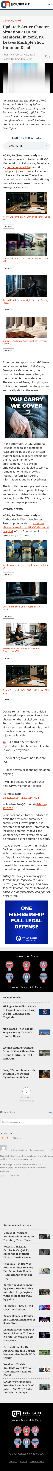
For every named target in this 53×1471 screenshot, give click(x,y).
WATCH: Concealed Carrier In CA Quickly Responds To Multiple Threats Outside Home (17, 1252)
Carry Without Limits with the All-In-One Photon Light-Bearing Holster (19, 1073)
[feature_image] (26, 202)
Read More (8, 226)
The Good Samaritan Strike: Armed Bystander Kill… (26, 260)
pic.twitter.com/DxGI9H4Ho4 (21, 797)
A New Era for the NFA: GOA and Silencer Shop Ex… (26, 218)
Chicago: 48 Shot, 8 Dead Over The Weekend (18, 1307)
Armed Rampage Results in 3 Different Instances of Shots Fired (19, 1319)
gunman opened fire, (18, 167)
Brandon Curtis (23, 58)
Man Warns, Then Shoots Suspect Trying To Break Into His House (18, 1032)
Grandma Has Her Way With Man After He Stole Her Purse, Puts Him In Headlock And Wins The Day (18, 1271)
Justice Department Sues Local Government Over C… (25, 342)
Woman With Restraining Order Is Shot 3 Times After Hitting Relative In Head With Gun (19, 1053)
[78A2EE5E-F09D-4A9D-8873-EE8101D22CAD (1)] (26, 942)
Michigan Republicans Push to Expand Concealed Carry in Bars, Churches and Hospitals (19, 1012)
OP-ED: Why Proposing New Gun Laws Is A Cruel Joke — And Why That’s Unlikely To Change (18, 1387)
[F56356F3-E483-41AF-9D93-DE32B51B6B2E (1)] (26, 437)
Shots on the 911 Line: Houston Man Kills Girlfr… (24, 608)
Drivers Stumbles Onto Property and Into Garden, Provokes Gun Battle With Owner (19, 1352)
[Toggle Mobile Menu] (49, 4)
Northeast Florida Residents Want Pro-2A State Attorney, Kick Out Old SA (17, 1370)
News (18, 20)
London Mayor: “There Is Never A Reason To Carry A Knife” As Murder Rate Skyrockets (18, 1335)
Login (50, 1112)
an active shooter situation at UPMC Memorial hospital (26, 527)
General (8, 20)
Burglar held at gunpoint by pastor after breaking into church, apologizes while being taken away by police (18, 1292)
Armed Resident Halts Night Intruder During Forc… (25, 301)
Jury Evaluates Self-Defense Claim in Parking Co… (25, 566)
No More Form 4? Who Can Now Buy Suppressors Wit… (21, 649)
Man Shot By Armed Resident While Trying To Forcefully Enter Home (18, 1236)
